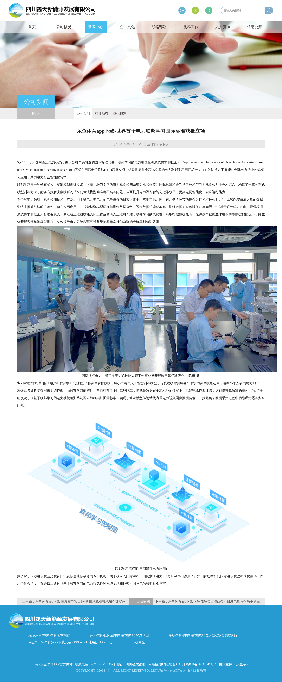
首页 (32, 27)
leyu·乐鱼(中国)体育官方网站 (49, 635)
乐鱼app (242, 664)
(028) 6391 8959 (102, 664)
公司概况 (63, 27)
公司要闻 (83, 113)
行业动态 (101, 113)
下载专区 (138, 642)
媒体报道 (119, 113)
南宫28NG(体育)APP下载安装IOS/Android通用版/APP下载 (70, 642)
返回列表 (143, 601)
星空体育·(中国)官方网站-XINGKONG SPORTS (203, 635)
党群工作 (191, 27)
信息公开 (254, 27)
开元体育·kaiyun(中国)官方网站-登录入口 (119, 635)
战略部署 (159, 27)
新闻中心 (95, 27)
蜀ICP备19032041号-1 (201, 664)
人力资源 (222, 27)
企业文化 (127, 27)
